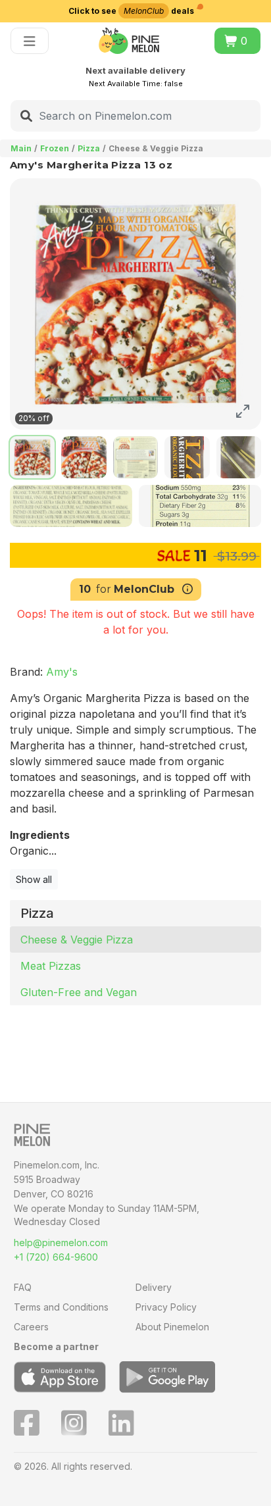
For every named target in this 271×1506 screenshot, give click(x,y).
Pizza (89, 148)
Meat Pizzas (50, 965)
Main (21, 148)
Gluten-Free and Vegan (78, 992)
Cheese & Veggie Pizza (76, 939)
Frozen (54, 148)
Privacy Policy (166, 1307)
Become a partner (56, 1346)
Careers (31, 1326)
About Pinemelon (172, 1326)
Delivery (154, 1287)
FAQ (23, 1287)
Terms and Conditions (61, 1307)
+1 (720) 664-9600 (56, 1257)
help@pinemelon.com (61, 1242)
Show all (34, 879)
